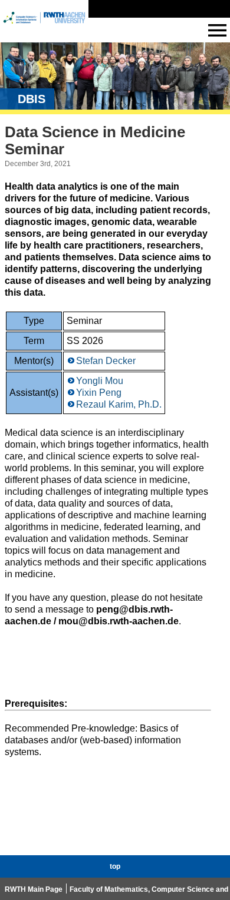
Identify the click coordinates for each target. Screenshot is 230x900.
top (115, 866)
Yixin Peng (98, 393)
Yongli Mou (99, 381)
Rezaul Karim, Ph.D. (119, 404)
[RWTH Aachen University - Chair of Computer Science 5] (44, 29)
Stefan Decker (106, 361)
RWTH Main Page (34, 889)
